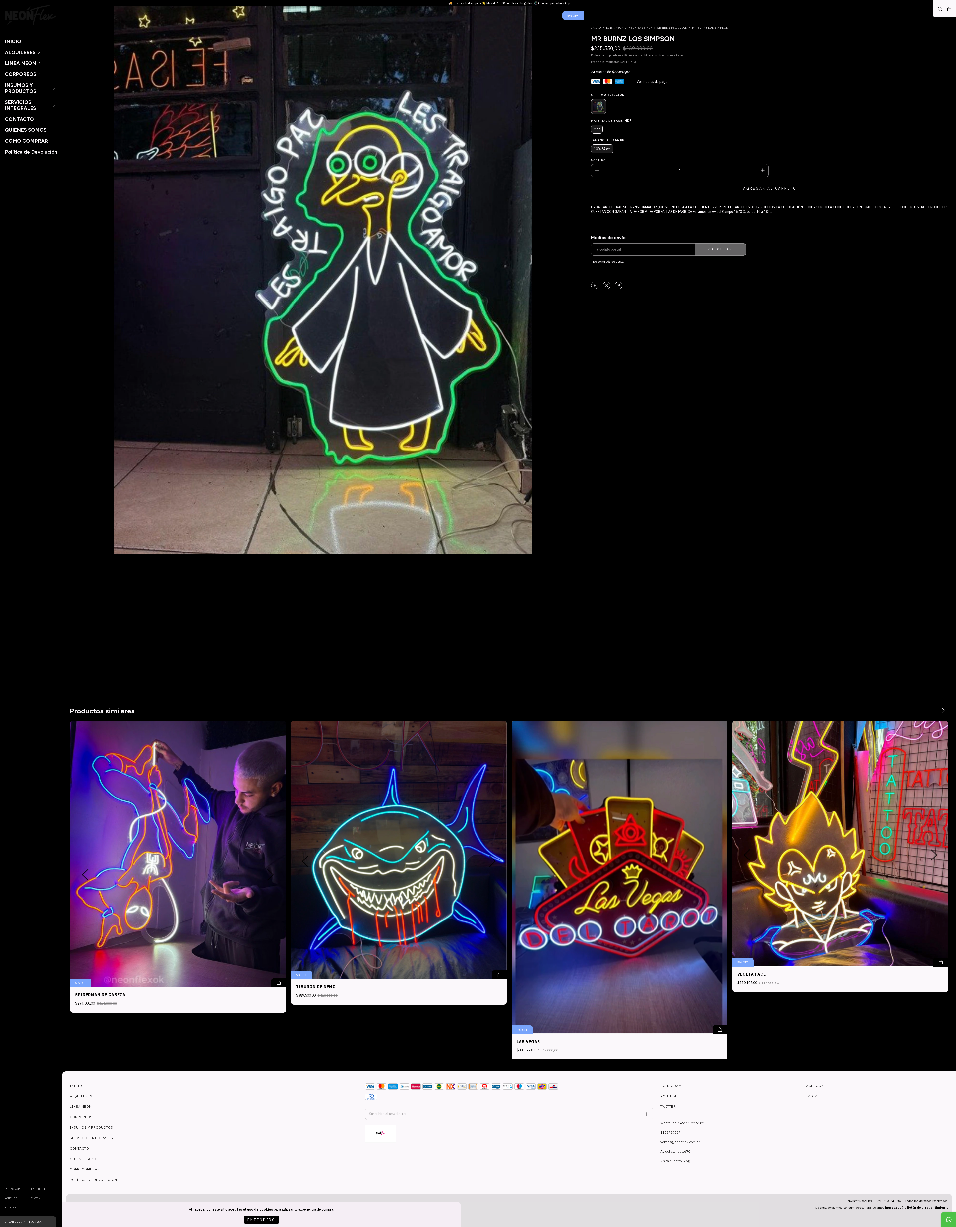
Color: (608, 95)
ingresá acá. (894, 1207)
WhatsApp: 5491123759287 (682, 1123)
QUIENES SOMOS (26, 130)
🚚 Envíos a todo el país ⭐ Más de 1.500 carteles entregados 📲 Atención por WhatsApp (509, 3)
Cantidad (599, 160)
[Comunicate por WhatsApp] (948, 1219)
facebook (38, 1189)
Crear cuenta (15, 1221)
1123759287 (670, 1132)
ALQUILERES (20, 52)
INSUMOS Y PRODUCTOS (20, 88)
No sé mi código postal (608, 261)
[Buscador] (940, 9)
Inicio (596, 27)
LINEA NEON (20, 63)
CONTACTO (19, 119)
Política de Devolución (31, 152)
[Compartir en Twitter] (606, 286)
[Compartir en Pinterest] (618, 286)
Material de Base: (611, 120)
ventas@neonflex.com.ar (680, 1142)
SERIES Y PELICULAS (672, 27)
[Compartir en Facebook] (594, 286)
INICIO (13, 41)
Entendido (261, 1220)
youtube (11, 1198)
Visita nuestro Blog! (675, 1161)
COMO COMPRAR (26, 141)
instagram (12, 1189)
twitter (11, 1207)
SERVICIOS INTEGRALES (20, 105)
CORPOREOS (20, 74)
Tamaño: (608, 140)
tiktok (35, 1198)
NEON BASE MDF (640, 27)
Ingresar (36, 1221)
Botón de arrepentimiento (927, 1207)
